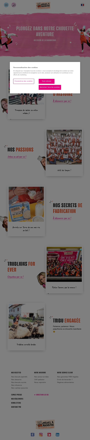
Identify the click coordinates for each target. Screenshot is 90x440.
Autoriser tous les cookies (50, 87)
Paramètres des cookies (24, 81)
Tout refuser (46, 81)
